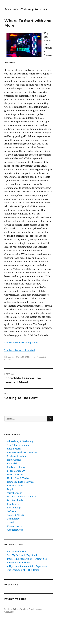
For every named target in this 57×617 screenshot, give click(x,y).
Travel (10, 522)
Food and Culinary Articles (25, 9)
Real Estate (13, 504)
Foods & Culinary (16, 470)
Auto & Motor (14, 448)
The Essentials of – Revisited (19, 350)
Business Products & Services (22, 452)
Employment (14, 459)
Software (11, 511)
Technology (13, 518)
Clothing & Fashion (17, 456)
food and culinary (16, 467)
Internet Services (16, 485)
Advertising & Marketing (20, 441)
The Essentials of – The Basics (23, 570)
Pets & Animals (15, 500)
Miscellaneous (14, 493)
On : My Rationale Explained (22, 555)
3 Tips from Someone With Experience (27, 566)
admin (11, 357)
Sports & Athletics (16, 515)
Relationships (14, 507)
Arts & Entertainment (18, 445)
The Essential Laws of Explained (21, 342)
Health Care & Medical (18, 478)
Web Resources (15, 529)
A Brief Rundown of (17, 551)
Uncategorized (14, 526)
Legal (10, 489)
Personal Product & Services (21, 496)
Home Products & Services (20, 482)
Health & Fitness (16, 474)
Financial (12, 463)
